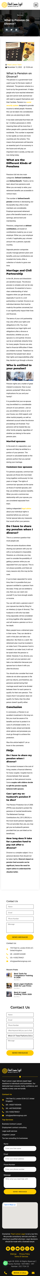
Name (6, 1144)
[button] (6, 29)
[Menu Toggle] (36, 5)
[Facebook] (8, 1248)
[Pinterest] (32, 1248)
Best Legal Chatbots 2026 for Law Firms (23, 985)
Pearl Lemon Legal (18, 1234)
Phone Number (9, 1165)
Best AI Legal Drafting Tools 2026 (23, 993)
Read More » (17, 979)
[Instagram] (27, 1248)
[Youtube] (17, 1248)
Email (6, 1154)
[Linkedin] (22, 1248)
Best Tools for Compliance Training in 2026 (23, 975)
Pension (20, 15)
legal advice (26, 509)
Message (7, 1175)
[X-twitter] (13, 1248)
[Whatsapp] (5, 1263)
